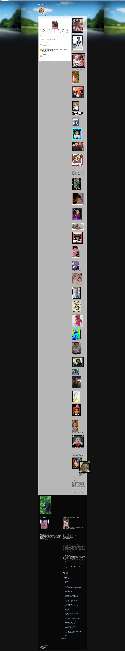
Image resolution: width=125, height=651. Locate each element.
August (66, 581)
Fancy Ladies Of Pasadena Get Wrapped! (71, 596)
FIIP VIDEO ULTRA (68, 610)
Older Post (67, 62)
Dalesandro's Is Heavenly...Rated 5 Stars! (71, 613)
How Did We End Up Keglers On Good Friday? (72, 619)
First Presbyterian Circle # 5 (69, 604)
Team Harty (44, 42)
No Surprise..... (67, 592)
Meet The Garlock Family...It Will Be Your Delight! (72, 618)
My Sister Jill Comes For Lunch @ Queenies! (72, 601)
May (66, 585)
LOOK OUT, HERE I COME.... (69, 630)
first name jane (44, 5)
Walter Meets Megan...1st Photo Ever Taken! (72, 595)
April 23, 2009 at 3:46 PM (46, 57)
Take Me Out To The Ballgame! (70, 623)
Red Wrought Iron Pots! (68, 591)
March (66, 635)
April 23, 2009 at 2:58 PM (46, 45)
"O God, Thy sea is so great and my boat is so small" (73, 587)
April (66, 586)
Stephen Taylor (67, 590)
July (66, 582)
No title (66, 617)
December (67, 576)
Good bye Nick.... (67, 614)
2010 (65, 573)
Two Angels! (67, 609)
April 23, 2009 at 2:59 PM (46, 51)
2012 (65, 571)
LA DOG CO (44, 54)
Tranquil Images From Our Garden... (70, 599)
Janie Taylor (43, 534)
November (67, 577)
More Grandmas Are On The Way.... (70, 626)
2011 (65, 572)
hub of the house (45, 48)
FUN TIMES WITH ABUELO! (69, 632)
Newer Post (42, 62)
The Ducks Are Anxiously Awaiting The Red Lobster (73, 631)
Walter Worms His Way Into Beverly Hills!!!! (48, 19)
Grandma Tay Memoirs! (68, 622)
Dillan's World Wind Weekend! (69, 608)
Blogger (64, 638)
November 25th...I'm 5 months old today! (71, 600)
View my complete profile (44, 539)
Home (55, 62)
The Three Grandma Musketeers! (70, 627)
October (66, 578)
